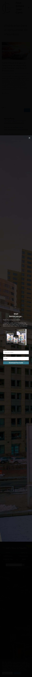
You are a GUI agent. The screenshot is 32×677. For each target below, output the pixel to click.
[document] (16, 338)
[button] (29, 138)
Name (5, 349)
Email (4, 356)
